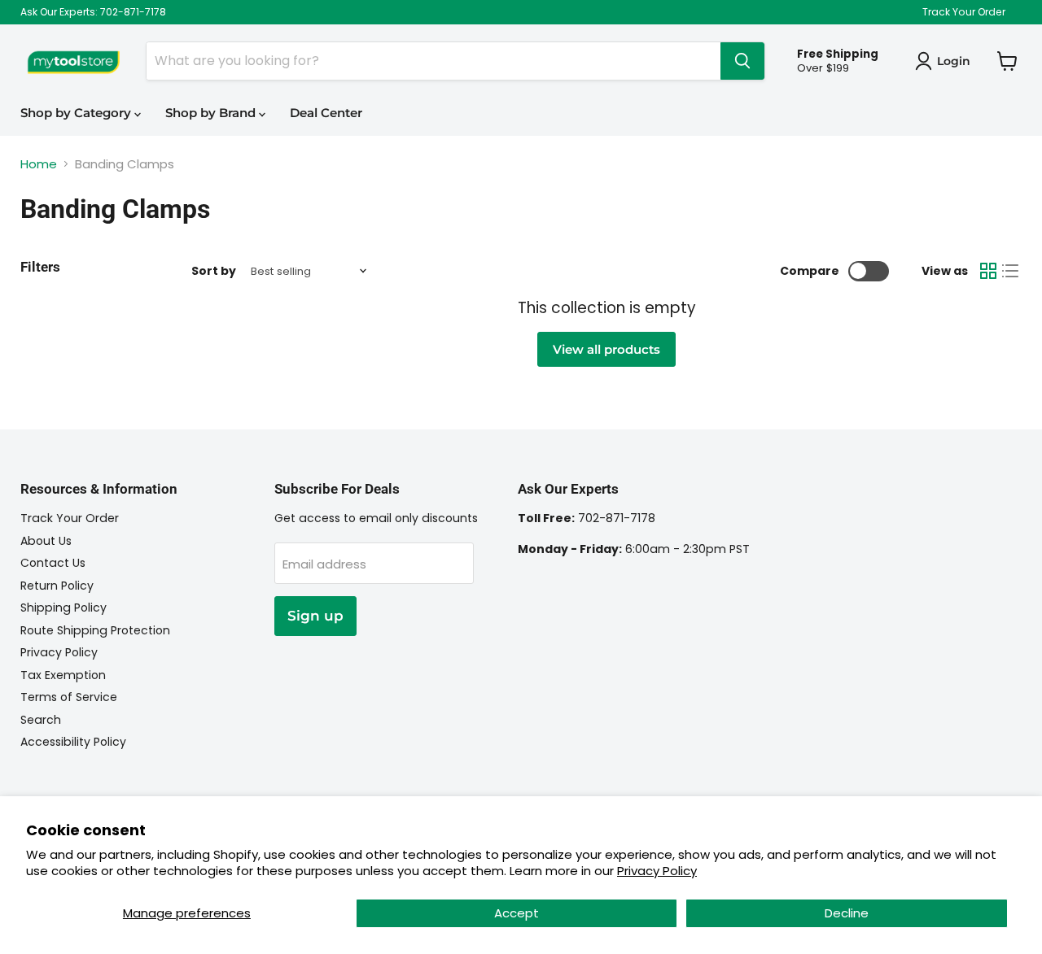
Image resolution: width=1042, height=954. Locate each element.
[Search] (742, 61)
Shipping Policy (63, 607)
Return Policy (57, 585)
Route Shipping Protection (95, 630)
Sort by (213, 270)
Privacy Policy (657, 870)
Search (40, 720)
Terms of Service (68, 697)
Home (38, 164)
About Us (46, 541)
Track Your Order (963, 12)
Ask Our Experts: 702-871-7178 (93, 12)
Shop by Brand (212, 112)
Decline (847, 912)
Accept (516, 912)
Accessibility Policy (73, 742)
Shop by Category (77, 112)
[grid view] (988, 270)
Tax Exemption (63, 675)
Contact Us (52, 563)
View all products (606, 349)
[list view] (1011, 270)
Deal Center (326, 112)
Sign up (315, 616)
